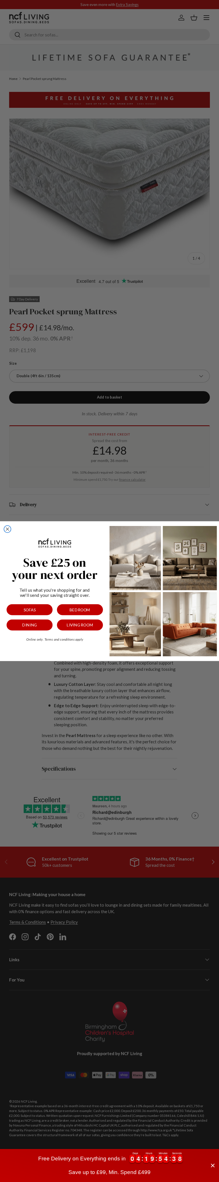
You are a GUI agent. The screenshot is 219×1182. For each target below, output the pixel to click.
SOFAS (29, 609)
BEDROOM (80, 609)
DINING (29, 624)
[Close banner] (212, 1165)
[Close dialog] (7, 529)
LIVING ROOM (80, 624)
